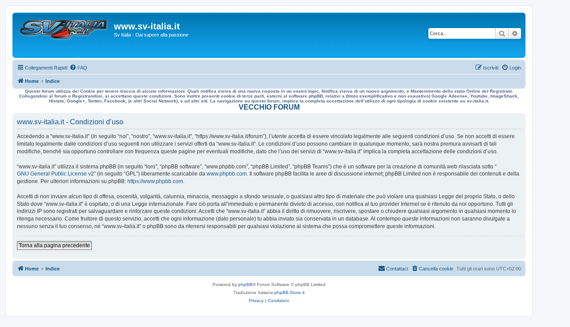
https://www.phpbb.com (155, 181)
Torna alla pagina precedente (54, 245)
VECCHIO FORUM (269, 107)
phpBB (245, 284)
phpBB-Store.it (289, 292)
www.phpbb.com (227, 174)
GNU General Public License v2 (55, 174)
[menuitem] (78, 67)
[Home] (64, 35)
